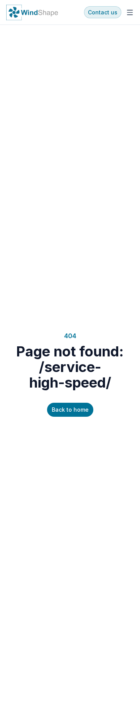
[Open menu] (130, 12)
